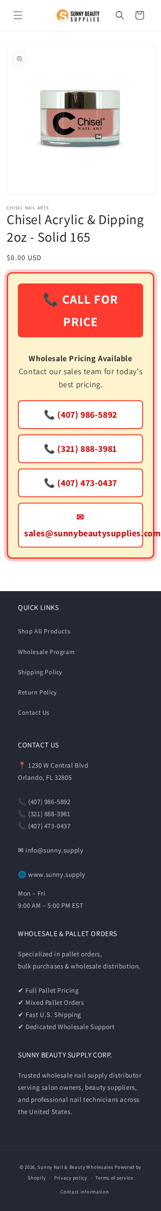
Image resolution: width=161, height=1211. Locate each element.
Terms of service (114, 1178)
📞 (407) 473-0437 (80, 483)
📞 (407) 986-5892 (80, 414)
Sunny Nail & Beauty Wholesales (75, 1167)
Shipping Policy (40, 672)
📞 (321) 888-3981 (80, 449)
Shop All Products (44, 631)
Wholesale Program (46, 652)
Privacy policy (70, 1178)
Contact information (84, 1192)
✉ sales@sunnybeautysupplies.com (83, 525)
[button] (18, 15)
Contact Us (34, 712)
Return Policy (37, 692)
